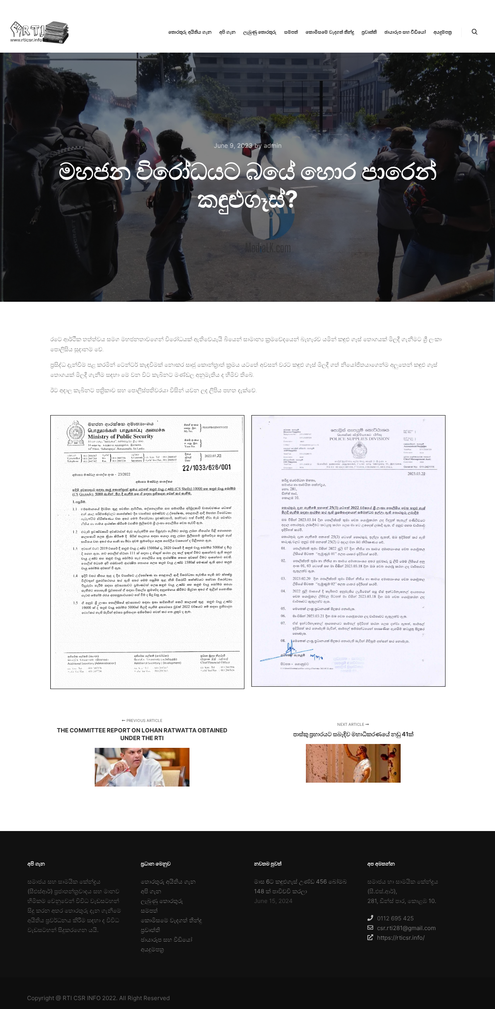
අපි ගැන (151, 891)
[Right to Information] (39, 32)
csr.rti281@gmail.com (406, 928)
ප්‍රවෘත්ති (150, 930)
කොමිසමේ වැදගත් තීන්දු (171, 920)
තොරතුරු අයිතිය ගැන (168, 881)
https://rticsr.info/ (401, 937)
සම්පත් (149, 910)
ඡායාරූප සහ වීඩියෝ (166, 939)
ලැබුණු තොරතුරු (162, 901)
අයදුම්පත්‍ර (152, 949)
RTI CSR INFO (82, 998)
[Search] (474, 32)
